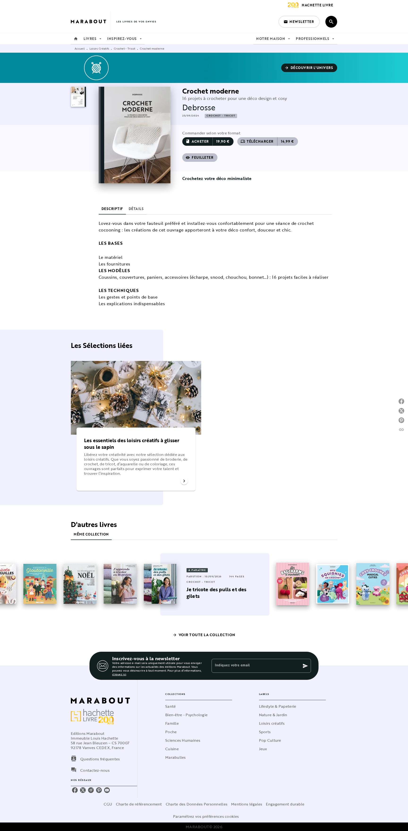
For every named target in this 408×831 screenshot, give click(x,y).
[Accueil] (90, 21)
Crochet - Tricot (124, 48)
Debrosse (198, 107)
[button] (299, 22)
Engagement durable (285, 804)
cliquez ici (119, 674)
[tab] (76, 38)
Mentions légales (246, 804)
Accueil (80, 48)
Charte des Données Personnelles (196, 804)
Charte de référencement (139, 804)
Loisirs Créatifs (99, 48)
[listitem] (75, 790)
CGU (108, 804)
